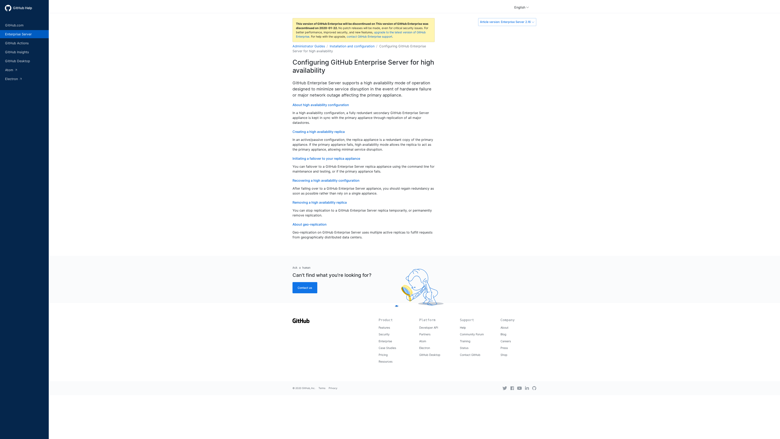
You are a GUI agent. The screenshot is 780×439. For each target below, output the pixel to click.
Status (464, 348)
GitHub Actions (17, 43)
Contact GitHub (470, 354)
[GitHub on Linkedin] (527, 388)
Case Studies (387, 348)
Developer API (428, 327)
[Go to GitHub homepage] (301, 322)
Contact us (305, 287)
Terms (321, 388)
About (504, 327)
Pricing (383, 354)
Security (384, 334)
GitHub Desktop (17, 61)
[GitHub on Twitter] (505, 388)
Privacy (333, 388)
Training (465, 341)
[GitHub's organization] (534, 388)
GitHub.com (14, 25)
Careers (505, 341)
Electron (12, 79)
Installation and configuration (352, 46)
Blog (503, 334)
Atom (9, 70)
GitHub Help (22, 8)
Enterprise (385, 341)
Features (384, 327)
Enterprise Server (18, 34)
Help (463, 327)
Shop (503, 354)
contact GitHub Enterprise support (369, 36)
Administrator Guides (308, 46)
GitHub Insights (17, 52)
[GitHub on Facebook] (512, 388)
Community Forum (472, 334)
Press (504, 348)
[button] (521, 7)
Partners (424, 334)
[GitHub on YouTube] (519, 388)
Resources (385, 361)
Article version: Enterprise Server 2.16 (505, 22)
